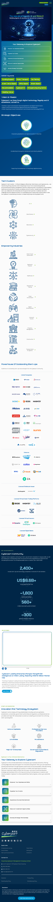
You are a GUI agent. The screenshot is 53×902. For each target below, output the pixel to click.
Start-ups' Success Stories (7, 852)
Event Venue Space (9, 83)
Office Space (23, 83)
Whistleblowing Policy (32, 881)
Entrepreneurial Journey (6, 848)
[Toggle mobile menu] (50, 2)
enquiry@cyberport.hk (8, 871)
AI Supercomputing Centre (37, 88)
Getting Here (29, 850)
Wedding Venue (7, 92)
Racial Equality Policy (6, 881)
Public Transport (22, 79)
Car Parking (35, 79)
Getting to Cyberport (44, 2)
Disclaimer (3, 878)
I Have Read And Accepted (26, 898)
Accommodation (7, 88)
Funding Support (8, 79)
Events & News (4, 850)
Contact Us (29, 852)
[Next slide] (6, 669)
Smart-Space (35, 83)
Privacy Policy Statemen (18, 893)
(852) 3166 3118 (6, 869)
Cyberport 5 (20, 88)
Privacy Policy (30, 878)
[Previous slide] (3, 669)
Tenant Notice (29, 848)
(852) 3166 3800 (6, 866)
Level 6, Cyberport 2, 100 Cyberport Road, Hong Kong (14, 864)
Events (46, 4)
